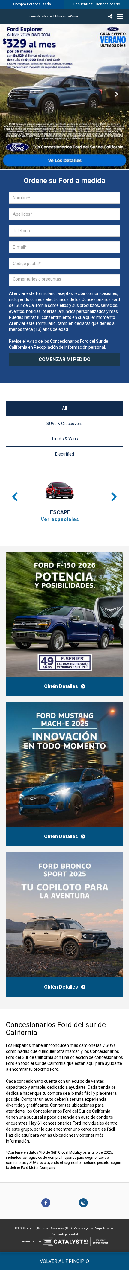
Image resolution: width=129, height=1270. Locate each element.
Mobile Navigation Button (120, 16)
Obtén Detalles (61, 686)
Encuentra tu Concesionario (97, 4)
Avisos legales (83, 1228)
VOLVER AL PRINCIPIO (64, 1261)
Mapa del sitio (104, 1228)
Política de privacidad (64, 1234)
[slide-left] (10, 96)
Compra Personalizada (32, 4)
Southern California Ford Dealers (53, 16)
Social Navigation (111, 16)
